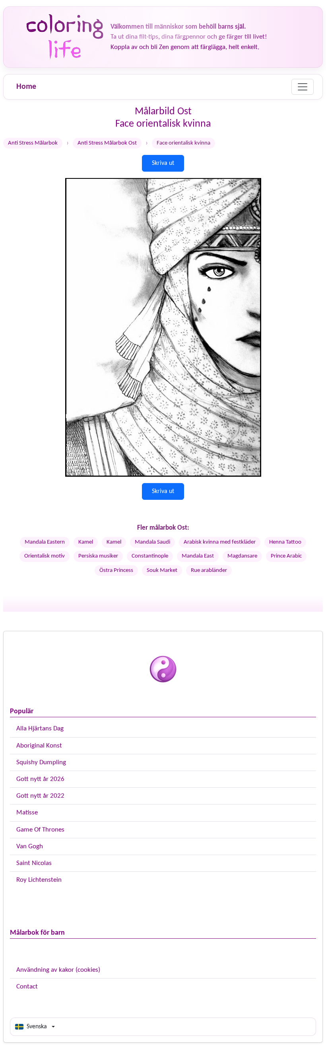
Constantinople (150, 556)
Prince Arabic (286, 556)
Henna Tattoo (285, 542)
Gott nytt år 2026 (40, 779)
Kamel (85, 542)
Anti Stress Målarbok (33, 143)
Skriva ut (163, 163)
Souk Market (162, 570)
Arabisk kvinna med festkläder (220, 542)
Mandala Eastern (45, 542)
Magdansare (242, 556)
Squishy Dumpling (41, 762)
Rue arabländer (209, 570)
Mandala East (198, 556)
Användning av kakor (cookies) (58, 970)
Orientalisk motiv (44, 556)
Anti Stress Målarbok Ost (107, 143)
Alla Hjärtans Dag (40, 728)
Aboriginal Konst (39, 745)
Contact (27, 986)
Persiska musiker (98, 556)
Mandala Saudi (152, 542)
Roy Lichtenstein (39, 880)
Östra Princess (116, 570)
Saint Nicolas (34, 863)
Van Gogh (29, 846)
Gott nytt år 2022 (40, 796)
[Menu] (302, 87)
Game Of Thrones (40, 829)
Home (26, 87)
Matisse (27, 812)
